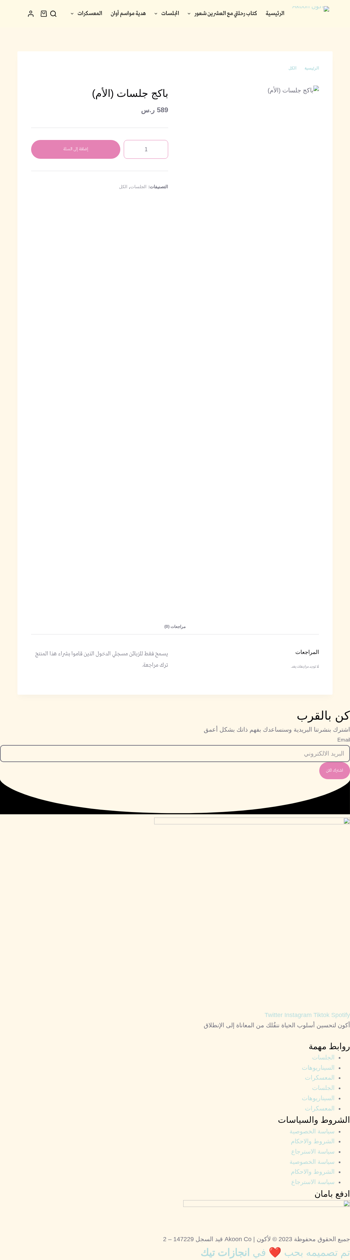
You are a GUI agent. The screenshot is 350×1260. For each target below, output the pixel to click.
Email (343, 740)
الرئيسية (275, 13)
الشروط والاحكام (313, 1141)
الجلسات (170, 13)
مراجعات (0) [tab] (175, 626)
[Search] (53, 14)
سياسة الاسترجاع (313, 1151)
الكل (123, 186)
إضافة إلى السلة (75, 149)
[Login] (31, 14)
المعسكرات (90, 13)
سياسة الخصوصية (312, 1131)
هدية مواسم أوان (128, 13)
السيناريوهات (318, 1067)
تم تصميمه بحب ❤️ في (275, 1252)
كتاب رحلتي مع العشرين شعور (225, 13)
